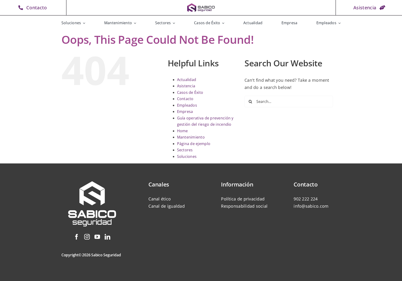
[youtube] (97, 237)
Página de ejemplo (194, 143)
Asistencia (186, 85)
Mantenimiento (191, 137)
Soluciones (187, 156)
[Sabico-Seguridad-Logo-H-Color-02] (201, 4)
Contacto (185, 98)
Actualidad (186, 79)
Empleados (187, 105)
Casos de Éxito (190, 92)
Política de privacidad (243, 199)
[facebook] (76, 237)
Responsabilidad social (244, 206)
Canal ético (159, 199)
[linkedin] (107, 237)
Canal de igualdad (166, 206)
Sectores (185, 149)
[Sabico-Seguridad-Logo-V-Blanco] (92, 176)
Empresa (185, 111)
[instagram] (87, 237)
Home (182, 130)
